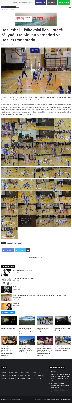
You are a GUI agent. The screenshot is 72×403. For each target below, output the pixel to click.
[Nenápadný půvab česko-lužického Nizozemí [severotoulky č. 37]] (27, 320)
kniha (27, 372)
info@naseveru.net (17, 399)
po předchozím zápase (30, 97)
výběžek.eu (52, 2)
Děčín (16, 372)
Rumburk (27, 375)
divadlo (11, 372)
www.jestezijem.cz (66, 399)
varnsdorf (10, 243)
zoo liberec (12, 378)
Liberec (4, 375)
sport (15, 243)
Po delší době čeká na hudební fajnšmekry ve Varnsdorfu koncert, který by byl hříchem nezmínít (44, 352)
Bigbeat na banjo (18, 287)
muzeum (20, 375)
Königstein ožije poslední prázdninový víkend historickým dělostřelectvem (60, 385)
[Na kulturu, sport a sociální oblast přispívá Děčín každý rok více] (27, 340)
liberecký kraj (12, 375)
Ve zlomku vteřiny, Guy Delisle (22, 270)
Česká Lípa (30, 378)
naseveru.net (40, 2)
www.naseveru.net (6, 399)
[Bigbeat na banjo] (6, 289)
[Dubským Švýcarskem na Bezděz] (6, 281)
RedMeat (16, 303)
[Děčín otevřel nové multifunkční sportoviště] (45, 320)
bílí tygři (4, 372)
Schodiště (53, 371)
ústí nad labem (21, 378)
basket (19, 243)
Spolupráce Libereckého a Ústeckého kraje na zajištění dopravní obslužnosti (7, 352)
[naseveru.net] (10, 8)
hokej (22, 372)
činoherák (38, 378)
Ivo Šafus (3, 45)
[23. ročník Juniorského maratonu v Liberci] (63, 340)
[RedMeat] (6, 306)
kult (39, 372)
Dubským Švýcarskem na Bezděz (23, 278)
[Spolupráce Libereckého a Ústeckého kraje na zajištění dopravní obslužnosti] (9, 340)
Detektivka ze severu (8, 328)
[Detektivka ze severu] (9, 320)
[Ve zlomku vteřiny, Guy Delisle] (6, 272)
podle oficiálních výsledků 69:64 (47, 112)
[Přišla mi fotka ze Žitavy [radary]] (63, 320)
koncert (34, 372)
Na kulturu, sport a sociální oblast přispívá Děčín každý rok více (26, 350)
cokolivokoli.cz (64, 2)
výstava (4, 378)
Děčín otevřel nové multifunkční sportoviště (43, 329)
